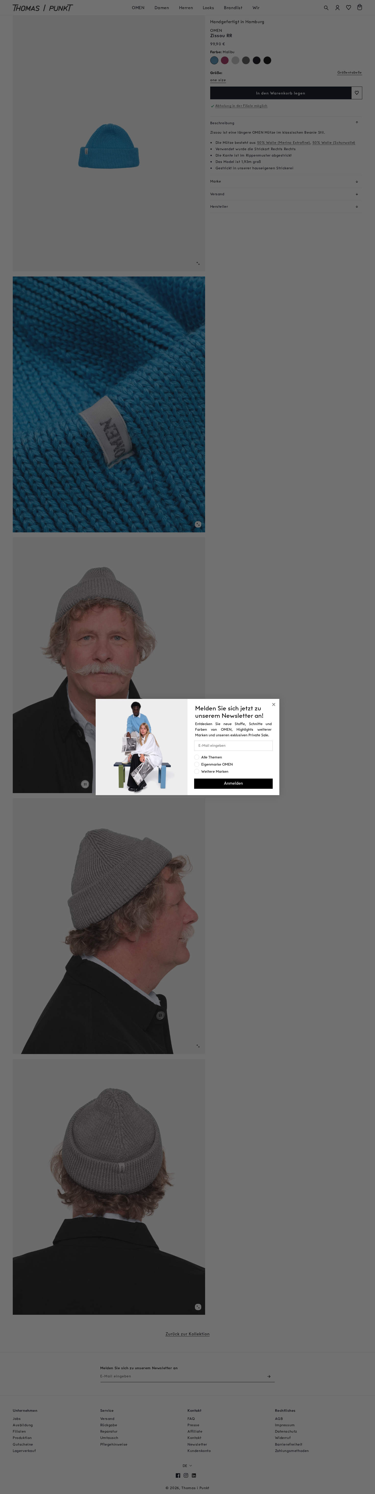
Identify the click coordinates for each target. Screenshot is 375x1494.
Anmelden (233, 784)
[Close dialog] (274, 704)
